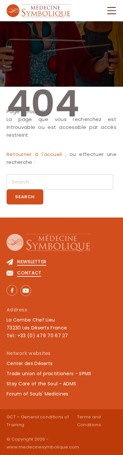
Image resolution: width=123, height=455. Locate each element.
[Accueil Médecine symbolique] (39, 10)
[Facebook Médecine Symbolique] (12, 290)
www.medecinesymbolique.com (43, 447)
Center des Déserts (29, 363)
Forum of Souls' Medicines (38, 394)
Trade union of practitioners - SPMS (49, 373)
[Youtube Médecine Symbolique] (25, 290)
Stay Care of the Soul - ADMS (41, 383)
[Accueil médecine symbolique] (61, 246)
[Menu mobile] (111, 11)
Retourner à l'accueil (36, 154)
